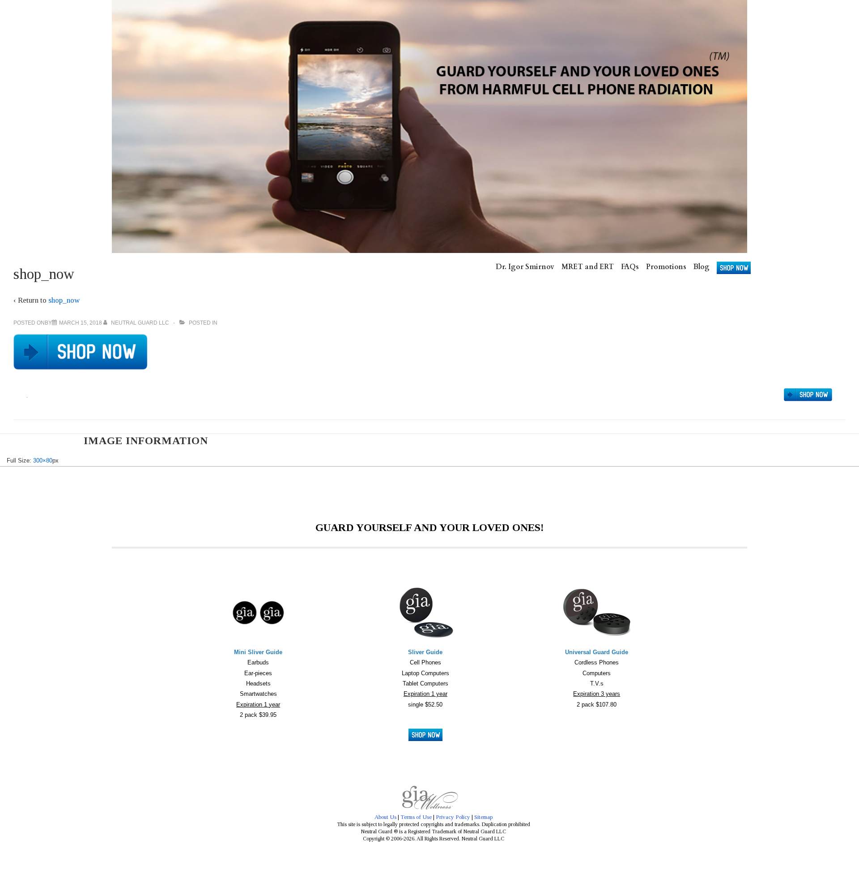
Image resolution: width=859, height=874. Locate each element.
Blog (701, 267)
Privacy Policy (453, 817)
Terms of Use (416, 817)
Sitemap (483, 817)
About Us (385, 817)
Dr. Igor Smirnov (525, 267)
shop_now (64, 300)
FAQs (630, 267)
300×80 (42, 460)
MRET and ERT (587, 267)
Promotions (666, 267)
